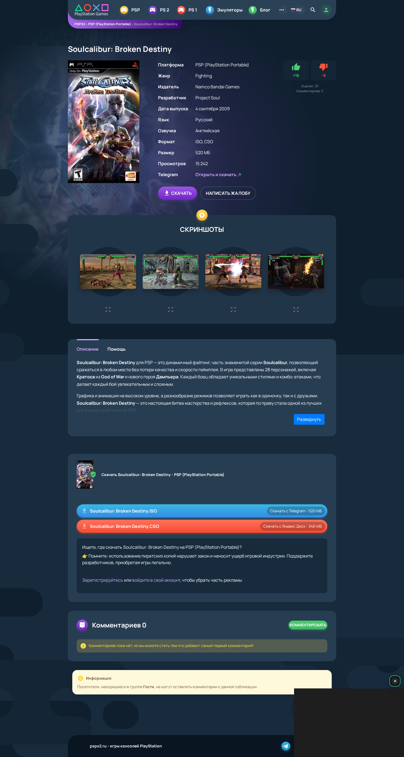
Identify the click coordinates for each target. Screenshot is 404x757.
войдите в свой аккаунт (156, 580)
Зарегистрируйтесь (102, 580)
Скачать (181, 193)
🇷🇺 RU (296, 9)
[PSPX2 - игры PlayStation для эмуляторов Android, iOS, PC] (91, 10)
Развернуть (309, 419)
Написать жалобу (228, 193)
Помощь (116, 349)
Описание (88, 349)
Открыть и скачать (215, 174)
